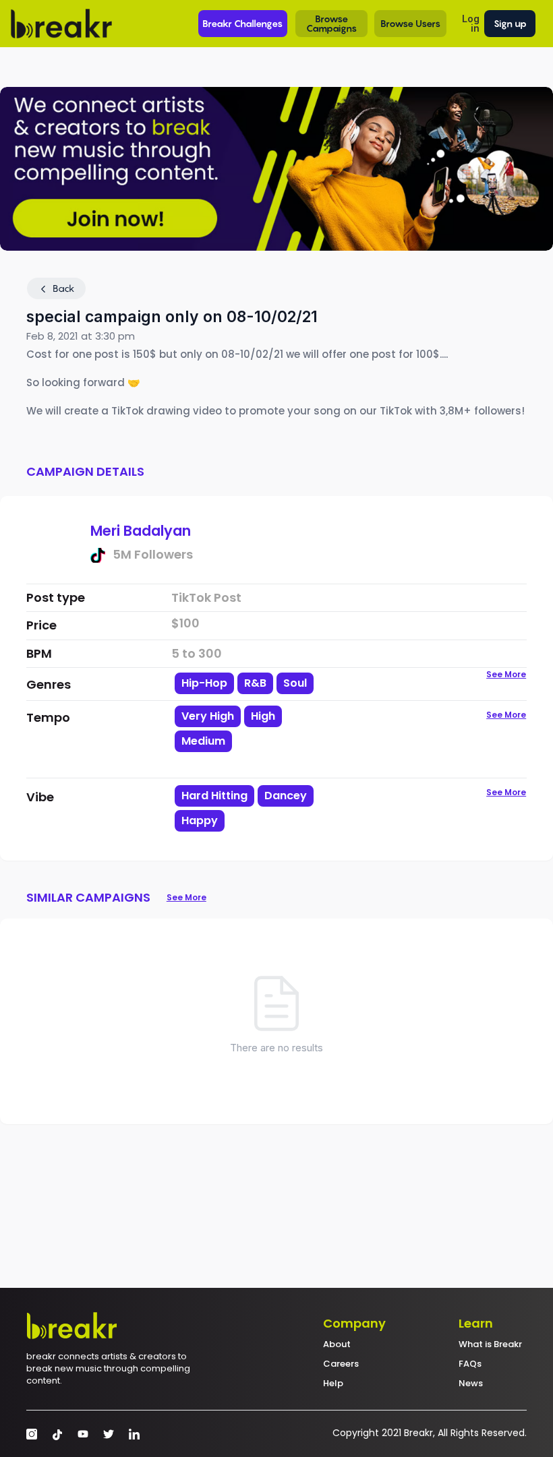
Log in (470, 23)
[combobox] (256, 740)
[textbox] (257, 763)
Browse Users (410, 23)
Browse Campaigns (331, 23)
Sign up (510, 23)
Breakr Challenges (242, 23)
